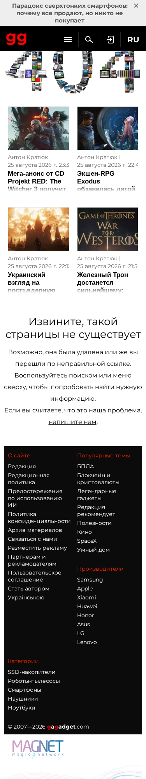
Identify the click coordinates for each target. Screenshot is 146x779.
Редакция (22, 466)
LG (80, 633)
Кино (84, 531)
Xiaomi (86, 597)
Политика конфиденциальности (39, 518)
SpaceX (87, 540)
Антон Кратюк (28, 157)
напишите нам (73, 422)
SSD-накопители (32, 671)
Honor (85, 615)
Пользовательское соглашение (35, 576)
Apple (85, 588)
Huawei (87, 606)
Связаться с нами (32, 538)
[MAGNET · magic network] (38, 757)
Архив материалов (35, 529)
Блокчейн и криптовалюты (98, 479)
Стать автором (28, 588)
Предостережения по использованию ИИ (35, 498)
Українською (26, 597)
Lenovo (87, 642)
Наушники (23, 698)
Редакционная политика (28, 479)
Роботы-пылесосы (34, 680)
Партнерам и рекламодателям (32, 560)
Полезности (94, 522)
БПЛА (85, 466)
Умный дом (93, 549)
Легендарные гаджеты (96, 495)
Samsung (90, 579)
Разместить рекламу (37, 547)
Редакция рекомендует (96, 511)
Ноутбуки (21, 707)
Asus (83, 624)
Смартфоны (24, 689)
